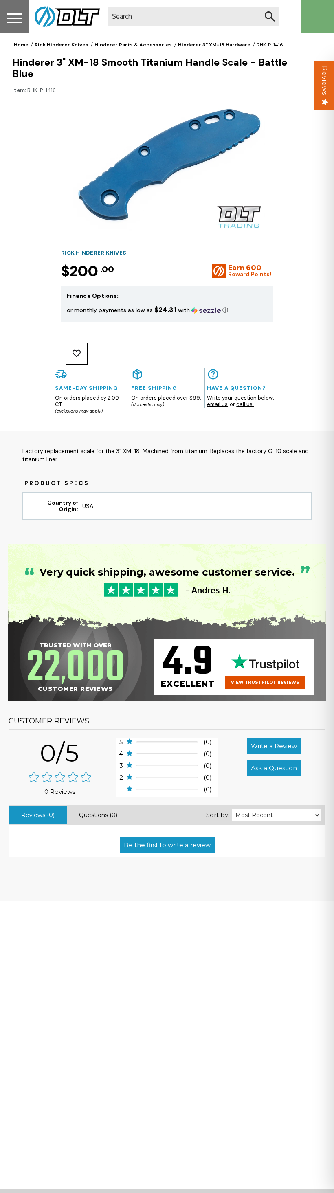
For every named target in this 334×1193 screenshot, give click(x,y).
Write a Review (274, 746)
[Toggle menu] (14, 18)
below (265, 397)
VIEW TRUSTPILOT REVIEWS (265, 682)
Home (21, 45)
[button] (167, 310)
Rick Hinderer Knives (61, 45)
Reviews (324, 80)
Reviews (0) (38, 815)
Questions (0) (98, 815)
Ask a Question (274, 768)
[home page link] (64, 16)
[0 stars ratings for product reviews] (60, 778)
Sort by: (217, 815)
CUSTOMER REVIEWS (49, 720)
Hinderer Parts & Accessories (133, 45)
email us (217, 404)
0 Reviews (59, 791)
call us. (245, 404)
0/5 (60, 753)
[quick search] (270, 16)
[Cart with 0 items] (317, 16)
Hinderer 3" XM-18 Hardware (214, 45)
